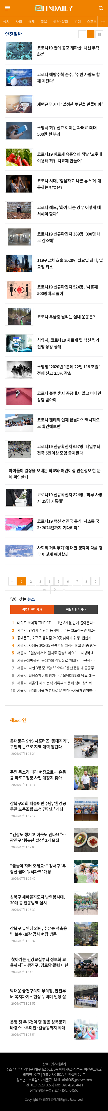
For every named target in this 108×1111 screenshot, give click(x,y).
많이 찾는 (22, 599)
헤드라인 (18, 720)
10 (44, 590)
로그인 (1, 12)
